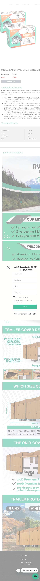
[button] (8, 267)
